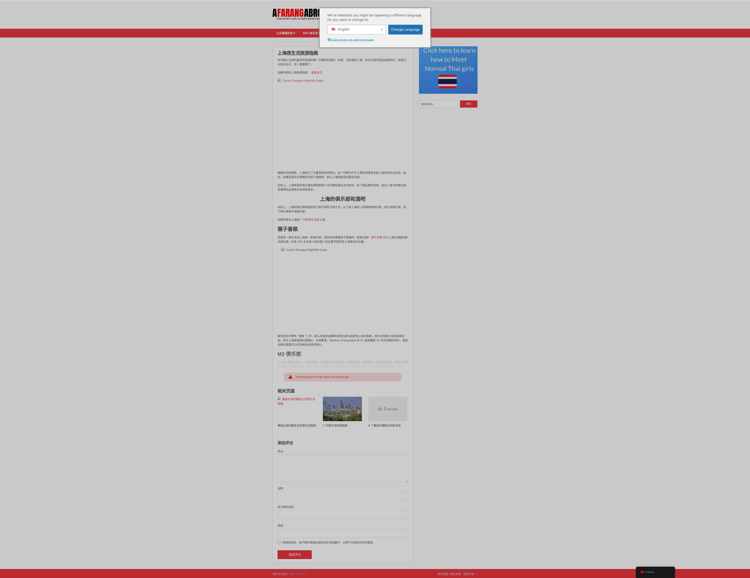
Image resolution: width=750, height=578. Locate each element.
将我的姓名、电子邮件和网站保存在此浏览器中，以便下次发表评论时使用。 (328, 542)
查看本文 (316, 72)
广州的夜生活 (308, 219)
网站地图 (443, 573)
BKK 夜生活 (310, 33)
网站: (281, 525)
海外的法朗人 (280, 573)
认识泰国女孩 (284, 33)
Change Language (405, 29)
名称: (281, 488)
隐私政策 (456, 573)
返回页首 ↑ (470, 573)
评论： (282, 451)
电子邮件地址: (286, 506)
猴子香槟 (376, 237)
